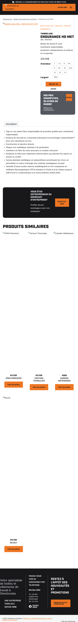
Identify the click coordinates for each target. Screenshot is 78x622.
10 (65, 68)
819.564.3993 (62, 7)
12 (60, 72)
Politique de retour (45, 618)
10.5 (70, 68)
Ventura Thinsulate (39, 379)
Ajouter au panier (53, 84)
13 (65, 72)
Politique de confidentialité (31, 618)
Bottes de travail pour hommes (25, 19)
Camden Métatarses (64, 379)
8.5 (69, 63)
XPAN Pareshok (14, 378)
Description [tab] (11, 124)
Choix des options (14, 385)
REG (55, 77)
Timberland (46, 33)
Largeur (45, 77)
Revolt (13, 543)
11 (55, 72)
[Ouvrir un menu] (71, 7)
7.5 (59, 63)
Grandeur (46, 63)
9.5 (59, 68)
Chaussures (7, 19)
